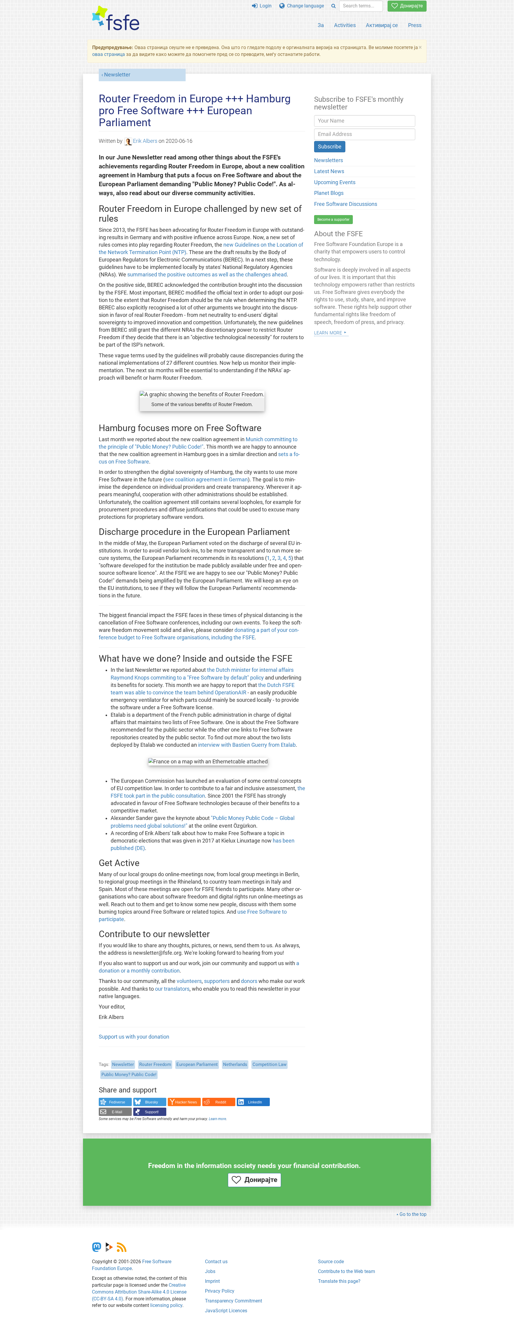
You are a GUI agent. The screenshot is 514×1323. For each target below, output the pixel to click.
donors (249, 981)
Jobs (210, 1271)
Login (264, 6)
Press (414, 25)
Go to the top (413, 1214)
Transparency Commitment (233, 1301)
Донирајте (410, 6)
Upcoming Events (334, 182)
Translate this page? (339, 1281)
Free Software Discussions (345, 204)
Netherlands (235, 1064)
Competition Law (269, 1064)
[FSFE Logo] (115, 18)
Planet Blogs (329, 193)
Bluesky (151, 1102)
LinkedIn (255, 1102)
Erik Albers (145, 141)
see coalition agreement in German (206, 480)
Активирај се (382, 25)
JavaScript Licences (226, 1310)
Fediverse (117, 1102)
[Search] (333, 6)
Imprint (212, 1281)
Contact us (216, 1261)
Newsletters (328, 160)
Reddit (220, 1102)
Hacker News (186, 1102)
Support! (152, 1112)
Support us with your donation (134, 1037)
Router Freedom (155, 1064)
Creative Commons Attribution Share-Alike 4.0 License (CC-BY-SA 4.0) (139, 1292)
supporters (217, 981)
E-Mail (117, 1112)
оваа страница (108, 54)
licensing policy (166, 1305)
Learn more (217, 1119)
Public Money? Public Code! (128, 1074)
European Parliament (197, 1064)
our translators (172, 989)
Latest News (329, 171)
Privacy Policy (219, 1291)
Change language (304, 6)
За (321, 25)
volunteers (189, 981)
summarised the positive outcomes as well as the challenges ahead (207, 275)
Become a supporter (333, 219)
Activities (345, 25)
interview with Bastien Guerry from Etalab (247, 745)
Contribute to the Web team (346, 1271)
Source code (331, 1261)
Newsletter (117, 75)
